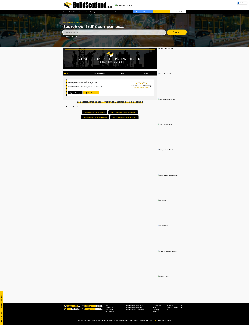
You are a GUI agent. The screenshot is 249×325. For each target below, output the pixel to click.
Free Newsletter (178, 12)
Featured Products (144, 12)
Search (177, 32)
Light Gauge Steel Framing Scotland (123, 112)
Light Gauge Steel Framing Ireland (95, 117)
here (154, 320)
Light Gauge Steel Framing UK (95, 112)
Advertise (105, 12)
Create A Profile (172, 308)
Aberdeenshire (71, 107)
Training (92, 12)
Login (106, 305)
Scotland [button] (243, 3)
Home (65, 12)
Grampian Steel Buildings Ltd (82, 82)
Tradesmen (80, 12)
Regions (145, 73)
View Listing (76, 93)
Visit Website (92, 93)
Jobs (111, 12)
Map (122, 73)
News (98, 12)
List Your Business (161, 12)
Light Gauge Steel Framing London (124, 117)
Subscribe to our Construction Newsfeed (2, 307)
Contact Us (109, 308)
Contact (117, 12)
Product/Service (71, 36)
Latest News (109, 310)
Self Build (72, 12)
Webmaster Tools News (134, 308)
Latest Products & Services (135, 310)
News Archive (109, 312)
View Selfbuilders (99, 73)
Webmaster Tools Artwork (134, 305)
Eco (87, 12)
